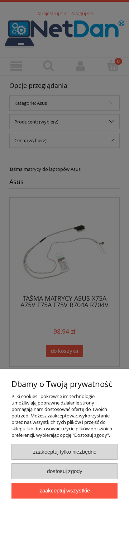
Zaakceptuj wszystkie (64, 490)
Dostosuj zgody (64, 471)
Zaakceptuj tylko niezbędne (64, 452)
